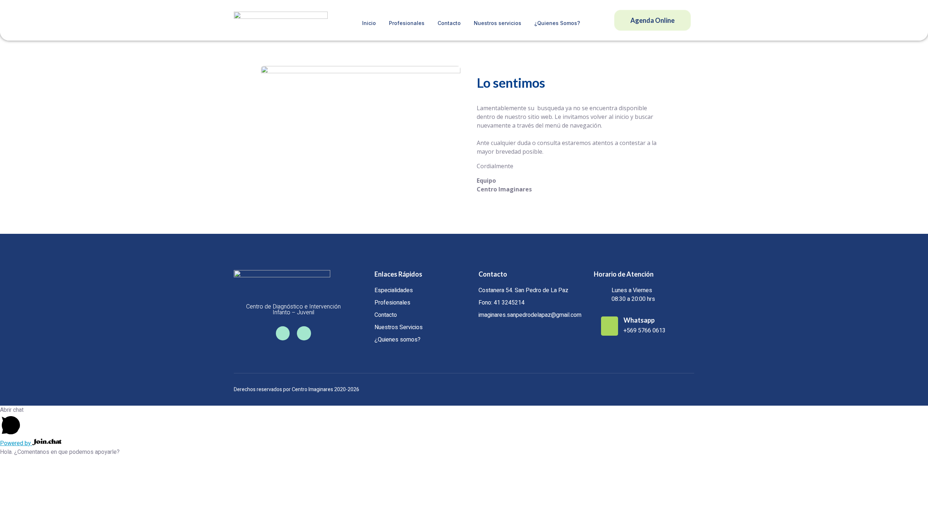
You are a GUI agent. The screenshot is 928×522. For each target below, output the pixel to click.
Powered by (16, 443)
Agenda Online (652, 20)
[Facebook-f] (283, 333)
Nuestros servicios (497, 23)
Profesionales (406, 23)
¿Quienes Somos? (557, 23)
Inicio (369, 23)
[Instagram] (304, 333)
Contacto (449, 23)
